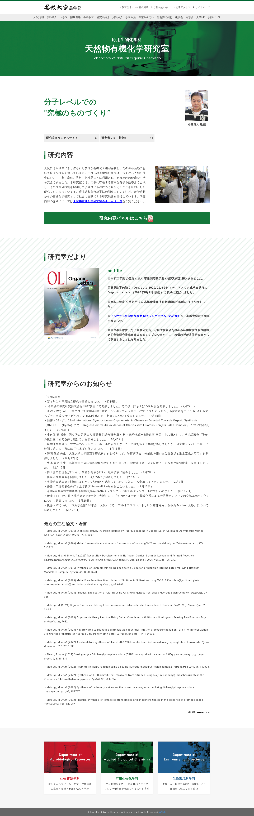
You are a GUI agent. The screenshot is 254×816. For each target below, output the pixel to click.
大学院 (64, 17)
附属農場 (75, 17)
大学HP (200, 17)
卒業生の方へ (146, 17)
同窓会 (190, 17)
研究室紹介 (103, 17)
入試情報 (39, 17)
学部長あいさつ (162, 7)
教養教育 (88, 17)
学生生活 (130, 17)
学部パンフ (214, 17)
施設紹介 (117, 17)
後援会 (179, 17)
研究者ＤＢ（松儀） (114, 137)
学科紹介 (52, 17)
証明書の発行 (164, 17)
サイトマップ (202, 7)
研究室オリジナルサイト (62, 137)
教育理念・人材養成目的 (135, 7)
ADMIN (162, 812)
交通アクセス (183, 7)
